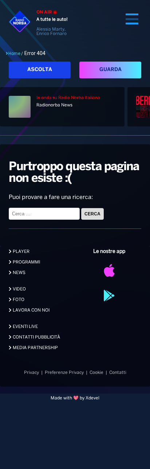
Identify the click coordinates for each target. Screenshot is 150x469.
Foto (18, 300)
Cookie (96, 373)
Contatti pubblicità (36, 337)
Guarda (110, 69)
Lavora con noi (31, 310)
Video (19, 289)
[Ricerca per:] (45, 213)
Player (20, 252)
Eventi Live (25, 327)
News (18, 273)
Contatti (117, 373)
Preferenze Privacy (64, 373)
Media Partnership (35, 348)
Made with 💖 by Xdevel (75, 398)
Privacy (31, 373)
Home (14, 53)
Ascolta (39, 69)
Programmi (26, 262)
